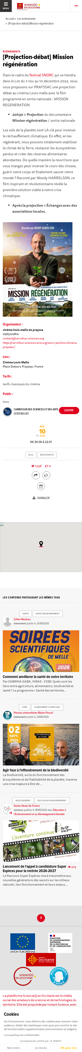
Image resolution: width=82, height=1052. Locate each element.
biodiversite (47, 455)
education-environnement (51, 800)
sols (30, 455)
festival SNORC (41, 75)
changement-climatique (47, 707)
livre (24, 707)
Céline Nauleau (22, 619)
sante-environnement (48, 613)
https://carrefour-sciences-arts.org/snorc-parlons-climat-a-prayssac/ (40, 344)
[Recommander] (46, 475)
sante (25, 613)
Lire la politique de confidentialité (21, 1035)
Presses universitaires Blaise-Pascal (33, 713)
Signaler (43, 498)
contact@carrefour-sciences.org (23, 338)
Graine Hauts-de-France (27, 806)
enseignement (23, 800)
